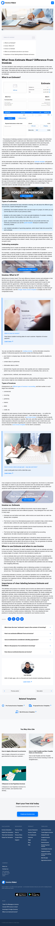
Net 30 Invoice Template (27, 712)
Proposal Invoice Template (41, 705)
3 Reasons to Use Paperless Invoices (13, 783)
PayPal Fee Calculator (7, 832)
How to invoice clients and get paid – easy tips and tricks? (20, 467)
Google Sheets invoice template (27, 289)
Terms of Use (18, 829)
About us (4, 866)
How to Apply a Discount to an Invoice (14, 751)
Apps (29, 840)
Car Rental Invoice (46, 829)
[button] (32, 37)
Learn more (7, 341)
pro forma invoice (31, 417)
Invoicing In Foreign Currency (10, 909)
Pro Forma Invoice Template (14, 705)
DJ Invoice (44, 840)
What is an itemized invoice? (10, 911)
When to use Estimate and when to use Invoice (16, 51)
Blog (29, 842)
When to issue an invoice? (11, 333)
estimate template (40, 161)
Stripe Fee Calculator (7, 837)
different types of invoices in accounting (24, 386)
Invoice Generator (33, 829)
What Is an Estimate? (10, 42)
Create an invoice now (27, 814)
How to (17, 832)
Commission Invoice (46, 848)
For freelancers (32, 835)
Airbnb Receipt (45, 835)
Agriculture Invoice (46, 860)
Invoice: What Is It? (9, 45)
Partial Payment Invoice (45, 845)
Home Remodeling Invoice (46, 854)
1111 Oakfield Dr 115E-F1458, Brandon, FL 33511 (6, 873)
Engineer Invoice (45, 851)
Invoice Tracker (32, 832)
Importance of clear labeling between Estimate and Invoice (19, 54)
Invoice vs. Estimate (10, 48)
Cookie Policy (18, 837)
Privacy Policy (18, 835)
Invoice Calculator (6, 829)
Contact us (5, 869)
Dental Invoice (45, 842)
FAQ (29, 845)
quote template (28, 222)
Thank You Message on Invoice (10, 904)
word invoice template (19, 424)
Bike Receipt (44, 857)
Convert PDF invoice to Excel (10, 906)
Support (17, 840)
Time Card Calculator (7, 835)
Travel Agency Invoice (47, 832)
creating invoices (27, 351)
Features (30, 837)
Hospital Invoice (45, 837)
